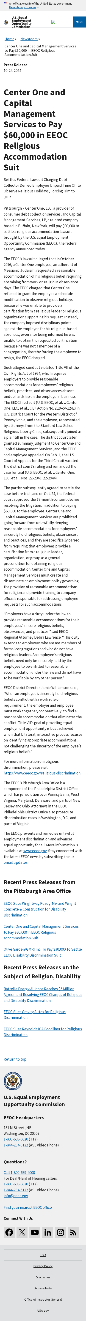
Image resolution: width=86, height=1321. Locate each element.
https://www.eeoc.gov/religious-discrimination (42, 773)
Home (9, 38)
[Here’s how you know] (43, 5)
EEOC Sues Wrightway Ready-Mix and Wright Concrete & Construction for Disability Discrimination (40, 909)
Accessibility (43, 1288)
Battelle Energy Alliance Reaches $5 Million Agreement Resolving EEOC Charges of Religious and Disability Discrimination (43, 994)
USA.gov (43, 1310)
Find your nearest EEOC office (28, 1207)
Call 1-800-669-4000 (19, 1172)
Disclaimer (43, 1277)
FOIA (43, 1255)
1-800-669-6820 (16, 1139)
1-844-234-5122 (16, 1145)
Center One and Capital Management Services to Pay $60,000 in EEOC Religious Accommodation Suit (41, 932)
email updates (16, 862)
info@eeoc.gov (16, 1195)
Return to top (15, 1059)
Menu (79, 22)
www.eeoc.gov (35, 850)
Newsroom (29, 38)
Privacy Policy (43, 1266)
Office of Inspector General (43, 1299)
